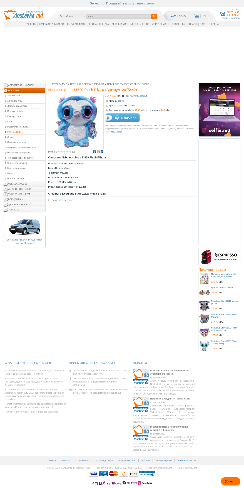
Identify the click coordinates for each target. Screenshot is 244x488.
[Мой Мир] (102, 151)
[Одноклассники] (98, 151)
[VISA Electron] (103, 474)
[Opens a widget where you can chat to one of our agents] (230, 481)
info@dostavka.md (163, 468)
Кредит (112, 105)
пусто (205, 16)
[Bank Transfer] (133, 474)
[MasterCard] (113, 474)
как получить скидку (136, 96)
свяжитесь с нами (113, 132)
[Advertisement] (122, 55)
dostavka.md (191, 468)
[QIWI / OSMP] (123, 474)
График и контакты (230, 18)
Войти (182, 16)
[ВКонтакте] (94, 151)
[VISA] (93, 474)
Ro (233, 9)
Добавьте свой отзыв (62, 200)
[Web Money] (147, 474)
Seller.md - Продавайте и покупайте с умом (122, 3)
